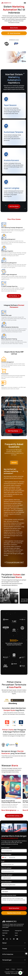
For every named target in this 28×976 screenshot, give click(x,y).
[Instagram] (7, 939)
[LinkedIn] (14, 939)
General (14, 462)
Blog (3, 935)
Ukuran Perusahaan (7, 875)
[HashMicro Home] (6, 3)
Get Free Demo (14, 206)
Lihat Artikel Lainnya (13, 816)
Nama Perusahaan (6, 868)
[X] (10, 939)
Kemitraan (4, 933)
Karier (16, 933)
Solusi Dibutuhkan (6, 882)
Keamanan (19, 969)
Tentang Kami (5, 930)
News (16, 935)
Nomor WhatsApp (6, 854)
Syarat (7, 969)
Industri (3, 888)
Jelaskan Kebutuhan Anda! (8, 895)
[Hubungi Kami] (20, 973)
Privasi (13, 969)
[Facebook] (3, 939)
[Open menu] (25, 2)
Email (3, 861)
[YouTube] (17, 939)
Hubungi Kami (18, 930)
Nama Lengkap (5, 847)
